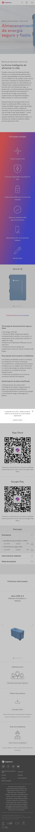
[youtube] (18, 767)
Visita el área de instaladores (18, 743)
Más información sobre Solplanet (17, 683)
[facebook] (8, 767)
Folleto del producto (9, 561)
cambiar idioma (17, 420)
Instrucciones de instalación (11, 556)
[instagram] (3, 767)
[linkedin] (13, 767)
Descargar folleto (17, 709)
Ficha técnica (6, 535)
